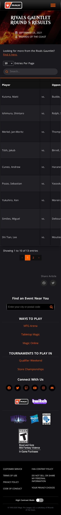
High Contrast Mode (25, 500)
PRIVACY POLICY (11, 482)
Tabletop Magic (30, 334)
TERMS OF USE (10, 475)
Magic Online (30, 343)
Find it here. (10, 54)
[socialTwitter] (17, 388)
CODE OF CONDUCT (12, 488)
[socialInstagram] (43, 388)
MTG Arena (30, 326)
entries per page (24, 63)
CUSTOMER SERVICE (12, 469)
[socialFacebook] (9, 388)
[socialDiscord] (52, 388)
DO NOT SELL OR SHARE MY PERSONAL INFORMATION (43, 478)
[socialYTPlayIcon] (35, 388)
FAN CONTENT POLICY (42, 469)
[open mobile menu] (53, 5)
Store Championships (31, 369)
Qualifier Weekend (30, 360)
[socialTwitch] (26, 388)
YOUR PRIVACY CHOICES (43, 487)
